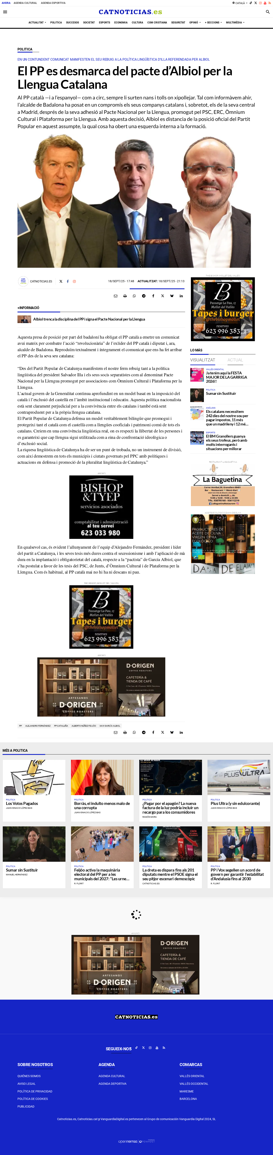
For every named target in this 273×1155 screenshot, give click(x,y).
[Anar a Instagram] (260, 3)
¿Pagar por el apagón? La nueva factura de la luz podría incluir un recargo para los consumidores (170, 808)
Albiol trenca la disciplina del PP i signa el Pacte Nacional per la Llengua (89, 319)
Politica (24, 49)
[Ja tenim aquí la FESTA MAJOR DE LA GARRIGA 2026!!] (197, 375)
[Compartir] (134, 296)
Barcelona (188, 1099)
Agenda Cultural (25, 2)
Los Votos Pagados (22, 803)
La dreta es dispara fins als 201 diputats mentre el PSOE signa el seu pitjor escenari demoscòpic (170, 874)
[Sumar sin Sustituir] (197, 395)
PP (20, 726)
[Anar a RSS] (270, 3)
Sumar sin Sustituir (221, 393)
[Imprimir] (125, 296)
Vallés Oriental (192, 1076)
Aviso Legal (26, 1083)
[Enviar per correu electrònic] (115, 296)
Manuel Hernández (17, 874)
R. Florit (79, 883)
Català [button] (238, 3)
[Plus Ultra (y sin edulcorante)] (239, 777)
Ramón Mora (149, 817)
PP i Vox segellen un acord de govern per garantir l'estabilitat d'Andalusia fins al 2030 (237, 874)
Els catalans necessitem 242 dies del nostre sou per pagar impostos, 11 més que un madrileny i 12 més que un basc (227, 420)
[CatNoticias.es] (130, 11)
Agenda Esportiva (53, 2)
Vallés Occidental (194, 1083)
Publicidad (25, 1106)
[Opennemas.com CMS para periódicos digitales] (136, 1141)
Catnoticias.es (41, 281)
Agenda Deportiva (112, 1083)
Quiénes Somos (29, 1076)
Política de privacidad (34, 1091)
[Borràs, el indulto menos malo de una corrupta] (102, 777)
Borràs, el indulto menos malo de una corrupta (102, 805)
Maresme (187, 1091)
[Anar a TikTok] (251, 3)
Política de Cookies (32, 1099)
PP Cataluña (61, 726)
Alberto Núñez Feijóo (84, 726)
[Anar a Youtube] (265, 3)
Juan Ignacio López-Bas (19, 808)
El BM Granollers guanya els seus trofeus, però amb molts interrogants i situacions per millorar (226, 442)
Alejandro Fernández (38, 726)
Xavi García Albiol (110, 726)
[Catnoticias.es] (23, 281)
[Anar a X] (255, 3)
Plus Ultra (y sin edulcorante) (235, 803)
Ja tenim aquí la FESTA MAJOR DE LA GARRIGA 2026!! (226, 377)
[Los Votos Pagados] (34, 777)
